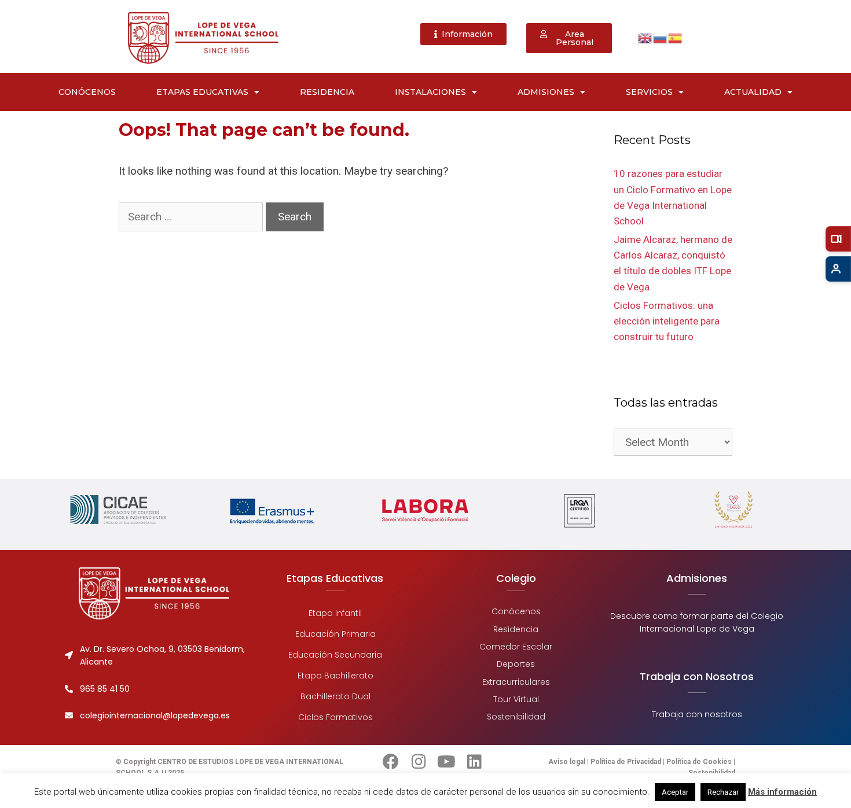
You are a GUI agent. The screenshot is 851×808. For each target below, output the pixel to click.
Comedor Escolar (515, 646)
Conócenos (87, 92)
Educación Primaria (335, 634)
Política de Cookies (699, 762)
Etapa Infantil (335, 613)
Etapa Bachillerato (335, 675)
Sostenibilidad (516, 716)
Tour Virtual (516, 699)
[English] (645, 37)
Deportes (516, 664)
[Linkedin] (474, 762)
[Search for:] (192, 216)
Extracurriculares (516, 681)
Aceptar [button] (675, 792)
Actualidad (753, 92)
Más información (782, 792)
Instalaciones (430, 92)
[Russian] (660, 37)
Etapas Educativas (202, 92)
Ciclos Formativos (335, 717)
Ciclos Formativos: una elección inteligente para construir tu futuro (667, 321)
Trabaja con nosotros (697, 714)
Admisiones (546, 92)
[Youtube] (446, 762)
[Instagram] (418, 762)
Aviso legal (567, 762)
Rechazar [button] (723, 792)
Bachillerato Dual (335, 696)
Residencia (327, 92)
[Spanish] (675, 37)
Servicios (649, 92)
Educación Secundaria (335, 655)
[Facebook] (391, 762)
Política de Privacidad (625, 762)
